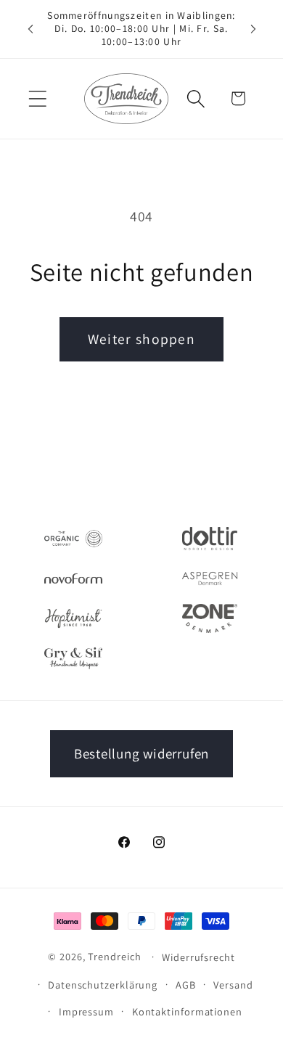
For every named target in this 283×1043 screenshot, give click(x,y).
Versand (233, 984)
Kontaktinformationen (187, 1011)
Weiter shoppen (141, 339)
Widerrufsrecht (198, 957)
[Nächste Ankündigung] (253, 29)
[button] (37, 98)
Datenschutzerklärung (102, 984)
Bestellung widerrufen (141, 753)
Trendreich (114, 956)
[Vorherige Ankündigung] (30, 29)
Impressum (86, 1011)
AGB (186, 984)
